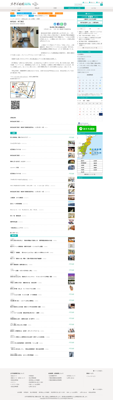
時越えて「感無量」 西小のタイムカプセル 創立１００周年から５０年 (42, 252)
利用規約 (31, 375)
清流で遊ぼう (81, 58)
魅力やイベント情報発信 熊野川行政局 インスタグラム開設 (42, 246)
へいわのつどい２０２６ (84, 56)
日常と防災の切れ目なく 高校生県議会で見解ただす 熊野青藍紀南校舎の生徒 (42, 240)
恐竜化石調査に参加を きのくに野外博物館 (42, 354)
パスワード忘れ (15, 384)
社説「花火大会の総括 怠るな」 (89, 35)
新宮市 (82, 160)
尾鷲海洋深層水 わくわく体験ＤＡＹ (88, 61)
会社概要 (19, 392)
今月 (98, 28)
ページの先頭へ (99, 370)
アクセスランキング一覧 (90, 47)
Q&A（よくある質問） (35, 384)
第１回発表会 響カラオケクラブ (42, 137)
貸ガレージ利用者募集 (42, 204)
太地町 (82, 165)
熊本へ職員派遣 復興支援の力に (42, 264)
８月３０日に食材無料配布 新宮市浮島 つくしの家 (42, 342)
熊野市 (95, 165)
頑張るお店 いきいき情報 (74, 8)
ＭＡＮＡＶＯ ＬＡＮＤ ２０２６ (86, 70)
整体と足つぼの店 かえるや (42, 161)
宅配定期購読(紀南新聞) (55, 378)
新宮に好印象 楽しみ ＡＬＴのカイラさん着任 (42, 288)
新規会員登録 (14, 380)
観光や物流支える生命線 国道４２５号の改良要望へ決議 (42, 306)
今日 (81, 28)
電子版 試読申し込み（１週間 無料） (89, 22)
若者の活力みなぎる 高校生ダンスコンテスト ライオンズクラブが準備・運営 (42, 276)
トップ (19, 8)
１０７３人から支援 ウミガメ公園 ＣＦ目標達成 (42, 294)
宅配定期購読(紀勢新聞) (55, 380)
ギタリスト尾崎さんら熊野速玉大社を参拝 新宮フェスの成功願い (42, 336)
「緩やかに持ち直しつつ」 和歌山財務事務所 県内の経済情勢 (42, 348)
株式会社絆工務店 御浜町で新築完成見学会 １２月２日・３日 (42, 127)
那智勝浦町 (83, 163)
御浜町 (95, 163)
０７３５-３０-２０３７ (21, 76)
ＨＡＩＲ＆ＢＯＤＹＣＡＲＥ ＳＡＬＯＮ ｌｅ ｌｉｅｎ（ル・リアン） (42, 185)
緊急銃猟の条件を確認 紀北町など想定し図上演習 (90, 44)
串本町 (82, 167)
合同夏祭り (81, 54)
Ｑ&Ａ (99, 2)
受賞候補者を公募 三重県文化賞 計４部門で (42, 318)
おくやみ (94, 8)
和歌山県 (37, 8)
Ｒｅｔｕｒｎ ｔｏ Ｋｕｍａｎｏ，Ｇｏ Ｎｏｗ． (42, 210)
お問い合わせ (32, 386)
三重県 (55, 8)
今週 (90, 28)
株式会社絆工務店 (42, 121)
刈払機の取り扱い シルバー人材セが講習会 (42, 300)
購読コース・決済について (18, 378)
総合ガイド (92, 2)
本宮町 (82, 169)
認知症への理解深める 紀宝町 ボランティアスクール (42, 330)
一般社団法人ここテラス (42, 228)
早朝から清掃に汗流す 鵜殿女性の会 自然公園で (42, 282)
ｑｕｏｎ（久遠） (42, 167)
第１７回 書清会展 (42, 216)
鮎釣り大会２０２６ (83, 72)
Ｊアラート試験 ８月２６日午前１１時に (42, 270)
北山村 (82, 172)
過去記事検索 (14, 386)
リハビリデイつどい (42, 143)
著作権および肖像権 (34, 380)
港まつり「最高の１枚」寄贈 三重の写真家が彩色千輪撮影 (42, 258)
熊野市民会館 (42, 222)
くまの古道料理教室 (83, 67)
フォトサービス (91, 376)
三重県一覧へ (15, 232)
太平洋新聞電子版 (19, 4)
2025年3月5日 (15, 23)
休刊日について (71, 375)
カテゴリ (17, 19)
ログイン (86, 2)
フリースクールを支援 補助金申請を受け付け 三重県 (42, 312)
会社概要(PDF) (53, 375)
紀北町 (95, 169)
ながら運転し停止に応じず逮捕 (42, 324)
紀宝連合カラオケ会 (42, 149)
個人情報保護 (32, 378)
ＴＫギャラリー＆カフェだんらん (42, 179)
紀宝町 (95, 160)
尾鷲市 (95, 167)
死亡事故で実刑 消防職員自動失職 (89, 41)
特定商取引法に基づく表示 (36, 382)
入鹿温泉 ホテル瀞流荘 (42, 198)
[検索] (101, 5)
